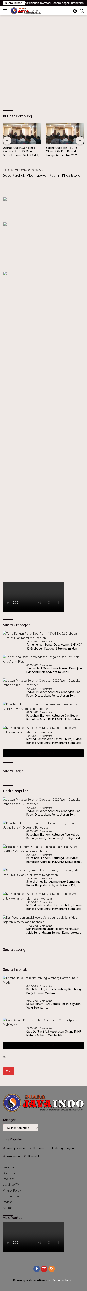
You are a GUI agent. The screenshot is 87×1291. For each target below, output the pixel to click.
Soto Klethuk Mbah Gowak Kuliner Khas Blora (41, 175)
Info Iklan (9, 1179)
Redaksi (8, 1202)
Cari (5, 1057)
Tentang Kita (11, 1196)
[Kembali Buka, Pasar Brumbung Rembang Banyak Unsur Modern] (43, 980)
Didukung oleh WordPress (30, 1280)
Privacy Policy (12, 1190)
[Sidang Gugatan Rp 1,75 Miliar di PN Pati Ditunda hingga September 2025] (65, 133)
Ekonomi (38, 1148)
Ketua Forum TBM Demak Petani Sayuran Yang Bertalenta (53, 1005)
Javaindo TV (11, 1184)
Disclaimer (10, 1173)
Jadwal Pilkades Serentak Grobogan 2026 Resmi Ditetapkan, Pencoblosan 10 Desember (53, 694)
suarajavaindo (16, 1148)
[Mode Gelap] (75, 11)
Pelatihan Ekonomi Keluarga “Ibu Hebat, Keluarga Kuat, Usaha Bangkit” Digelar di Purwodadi (53, 836)
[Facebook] (36, 1269)
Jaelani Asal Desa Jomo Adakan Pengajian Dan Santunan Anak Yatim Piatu (54, 670)
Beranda (8, 1167)
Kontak (7, 1207)
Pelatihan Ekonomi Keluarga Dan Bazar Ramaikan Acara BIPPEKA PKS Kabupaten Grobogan (53, 717)
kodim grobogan (63, 1148)
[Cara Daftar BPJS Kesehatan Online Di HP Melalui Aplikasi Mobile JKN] (43, 1022)
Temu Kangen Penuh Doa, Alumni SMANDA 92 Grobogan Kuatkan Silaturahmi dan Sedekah (54, 646)
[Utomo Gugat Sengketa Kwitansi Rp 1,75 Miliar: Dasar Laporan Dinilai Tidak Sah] (22, 133)
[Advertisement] (43, 61)
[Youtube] (44, 1269)
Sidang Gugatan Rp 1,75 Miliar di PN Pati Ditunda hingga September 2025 (62, 151)
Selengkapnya (42, 753)
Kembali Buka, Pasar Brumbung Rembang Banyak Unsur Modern (53, 991)
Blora (6, 169)
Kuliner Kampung (20, 169)
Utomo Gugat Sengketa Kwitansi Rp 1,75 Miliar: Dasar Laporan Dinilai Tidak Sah (21, 151)
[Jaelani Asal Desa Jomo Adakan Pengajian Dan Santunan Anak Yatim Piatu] (43, 659)
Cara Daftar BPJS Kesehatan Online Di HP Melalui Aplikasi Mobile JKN (53, 1033)
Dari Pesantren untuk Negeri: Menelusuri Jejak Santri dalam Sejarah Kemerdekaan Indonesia (53, 930)
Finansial (33, 1156)
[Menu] (5, 10)
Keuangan (13, 1156)
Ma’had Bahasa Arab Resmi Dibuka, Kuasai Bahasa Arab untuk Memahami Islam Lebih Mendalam (54, 741)
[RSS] (51, 1269)
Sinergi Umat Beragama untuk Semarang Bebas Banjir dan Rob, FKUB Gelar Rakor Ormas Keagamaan (53, 883)
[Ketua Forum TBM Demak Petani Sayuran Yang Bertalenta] (13, 1007)
